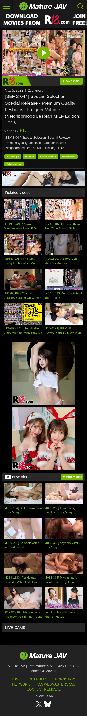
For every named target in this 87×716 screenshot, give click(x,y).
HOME (16, 679)
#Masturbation (69, 156)
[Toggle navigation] (6, 6)
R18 (23, 130)
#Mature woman (14, 164)
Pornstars (65, 679)
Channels (38, 679)
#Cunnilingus (13, 156)
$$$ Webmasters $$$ (56, 684)
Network (21, 684)
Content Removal (44, 689)
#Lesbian (29, 156)
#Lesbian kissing (48, 156)
